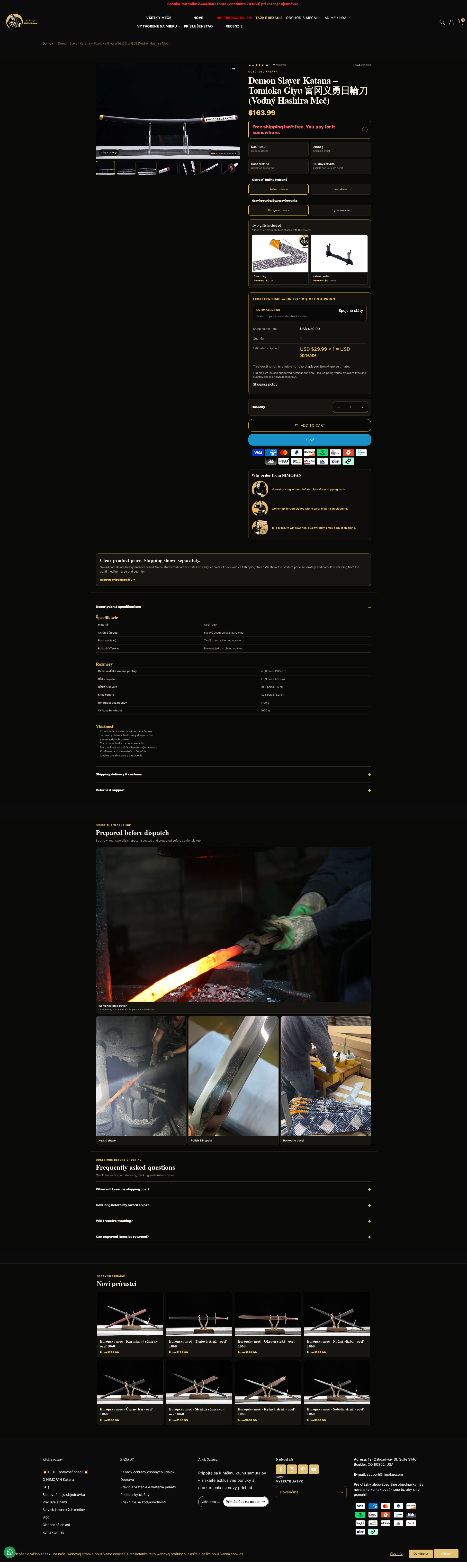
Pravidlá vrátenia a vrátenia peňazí (148, 1487)
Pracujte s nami (55, 1502)
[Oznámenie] (233, 4)
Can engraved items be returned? (122, 1237)
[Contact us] (10, 1552)
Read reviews (362, 65)
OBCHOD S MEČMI (302, 18)
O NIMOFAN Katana (58, 1479)
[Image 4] (222, 153)
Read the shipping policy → (117, 579)
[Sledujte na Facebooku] (281, 1469)
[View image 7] (230, 168)
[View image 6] (209, 168)
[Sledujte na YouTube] (314, 1469)
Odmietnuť (420, 1553)
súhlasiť (446, 1553)
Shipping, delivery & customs (119, 774)
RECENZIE (234, 26)
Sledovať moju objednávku (64, 1494)
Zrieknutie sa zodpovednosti (143, 1502)
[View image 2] (126, 168)
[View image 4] (168, 168)
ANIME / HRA (335, 18)
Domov (48, 43)
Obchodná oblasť (56, 1525)
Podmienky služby (135, 1494)
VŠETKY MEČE (158, 18)
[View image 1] (105, 168)
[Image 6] (227, 153)
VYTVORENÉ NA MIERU (157, 26)
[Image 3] (219, 153)
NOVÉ (198, 18)
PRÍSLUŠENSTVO (198, 26)
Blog (46, 1517)
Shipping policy (265, 384)
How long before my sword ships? (122, 1205)
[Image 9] (235, 153)
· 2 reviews (267, 65)
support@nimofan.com (385, 1474)
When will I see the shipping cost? (123, 1189)
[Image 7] (230, 153)
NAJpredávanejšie (234, 18)
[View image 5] (189, 168)
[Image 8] (233, 153)
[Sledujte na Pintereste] (303, 1469)
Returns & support (110, 790)
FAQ (46, 1487)
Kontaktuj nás (53, 1532)
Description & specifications (118, 607)
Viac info (396, 1553)
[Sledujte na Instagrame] (292, 1469)
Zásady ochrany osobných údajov (147, 1472)
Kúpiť (309, 440)
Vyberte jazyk (289, 1481)
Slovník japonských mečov (64, 1510)
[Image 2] (216, 153)
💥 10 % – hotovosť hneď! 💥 (65, 1472)
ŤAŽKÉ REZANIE (269, 18)
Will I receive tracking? (114, 1221)
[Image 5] (224, 153)
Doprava (127, 1479)
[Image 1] (213, 153)
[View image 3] (147, 168)
